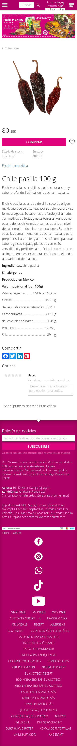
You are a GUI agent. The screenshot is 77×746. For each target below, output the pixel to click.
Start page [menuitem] (18, 612)
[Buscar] (38, 5)
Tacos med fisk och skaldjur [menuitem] (38, 637)
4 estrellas (16, 375)
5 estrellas (20, 375)
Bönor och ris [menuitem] (58, 661)
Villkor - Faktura (11, 533)
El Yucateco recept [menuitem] (38, 673)
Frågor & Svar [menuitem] (57, 618)
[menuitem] (42, 732)
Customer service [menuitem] (23, 618)
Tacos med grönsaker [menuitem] (38, 643)
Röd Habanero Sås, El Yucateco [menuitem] (38, 679)
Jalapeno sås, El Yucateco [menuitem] (38, 710)
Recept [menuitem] (39, 624)
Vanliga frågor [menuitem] (25, 734)
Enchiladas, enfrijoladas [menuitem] (38, 655)
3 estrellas (13, 375)
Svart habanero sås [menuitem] (38, 704)
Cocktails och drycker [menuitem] (24, 661)
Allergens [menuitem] (57, 624)
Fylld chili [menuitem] (22, 722)
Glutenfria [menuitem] (15, 631)
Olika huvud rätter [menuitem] (19, 728)
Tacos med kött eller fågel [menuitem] (49, 631)
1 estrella (6, 375)
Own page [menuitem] (59, 612)
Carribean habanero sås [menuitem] (38, 692)
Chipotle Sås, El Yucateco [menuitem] (29, 716)
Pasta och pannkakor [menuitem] (38, 649)
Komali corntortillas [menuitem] (55, 728)
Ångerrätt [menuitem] (56, 734)
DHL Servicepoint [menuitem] (49, 722)
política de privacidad (60, 452)
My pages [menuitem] (39, 612)
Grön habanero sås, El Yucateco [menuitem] (38, 686)
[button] (71, 5)
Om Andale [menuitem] (19, 624)
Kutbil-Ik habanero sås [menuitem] (38, 698)
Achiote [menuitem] (60, 716)
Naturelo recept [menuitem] (23, 667)
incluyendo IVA (55, 9)
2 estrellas (9, 375)
